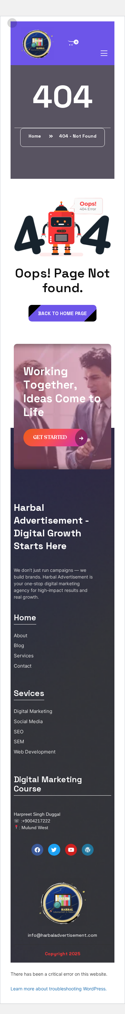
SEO (18, 732)
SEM (19, 741)
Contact (22, 666)
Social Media (28, 721)
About (20, 635)
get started (50, 437)
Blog (19, 645)
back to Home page (62, 313)
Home (36, 136)
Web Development (34, 752)
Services (24, 656)
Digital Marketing (33, 711)
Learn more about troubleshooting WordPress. (59, 988)
